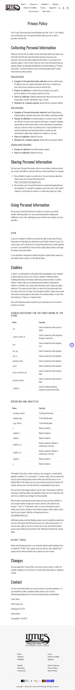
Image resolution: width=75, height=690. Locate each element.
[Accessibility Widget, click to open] (72, 345)
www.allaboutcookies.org (19, 515)
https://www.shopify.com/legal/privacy (27, 181)
